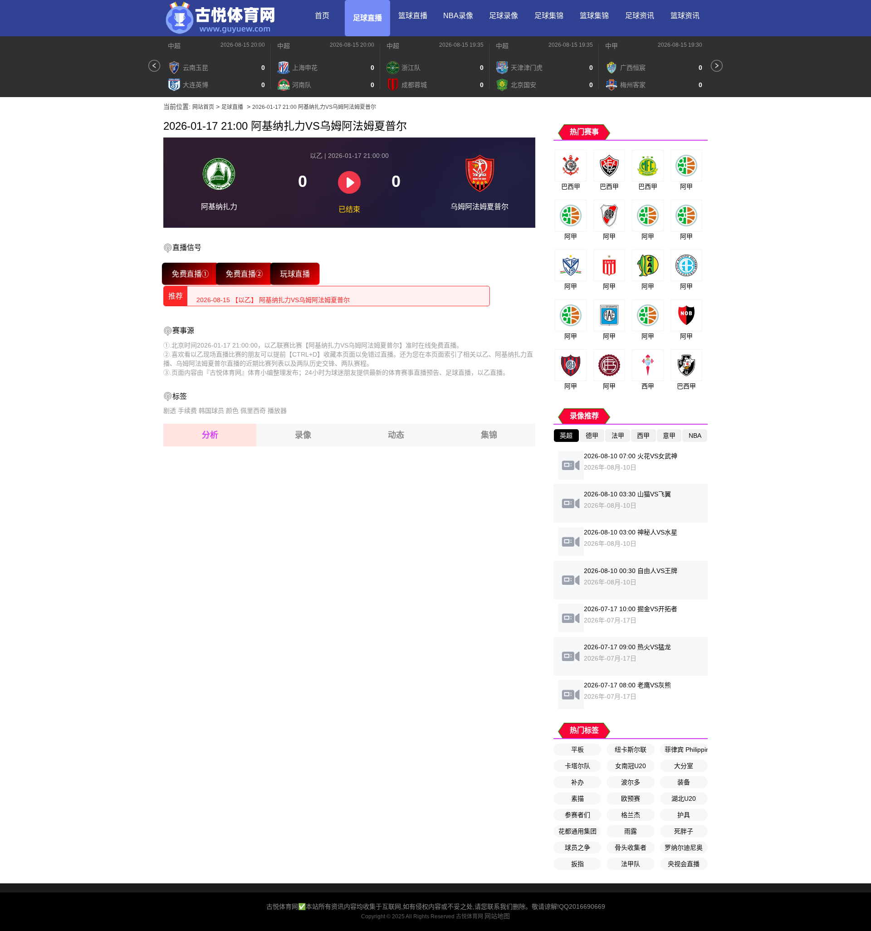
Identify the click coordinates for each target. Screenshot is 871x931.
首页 (322, 16)
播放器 (277, 410)
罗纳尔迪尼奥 (684, 847)
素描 (577, 798)
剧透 (169, 410)
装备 (683, 782)
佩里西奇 (253, 410)
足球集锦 (548, 16)
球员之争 (577, 847)
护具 (683, 814)
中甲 (611, 45)
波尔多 (630, 782)
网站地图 (497, 916)
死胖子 (683, 831)
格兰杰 (630, 814)
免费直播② (244, 274)
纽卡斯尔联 (630, 749)
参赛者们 (577, 814)
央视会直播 (684, 863)
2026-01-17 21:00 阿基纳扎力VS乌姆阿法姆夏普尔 (314, 107)
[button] (154, 66)
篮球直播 (412, 16)
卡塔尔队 (577, 765)
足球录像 (503, 16)
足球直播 (367, 18)
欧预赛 (630, 798)
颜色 (232, 410)
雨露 (630, 831)
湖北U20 (683, 798)
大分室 (683, 765)
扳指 (577, 863)
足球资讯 (639, 16)
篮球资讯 (685, 16)
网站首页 (203, 107)
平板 (577, 749)
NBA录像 (458, 16)
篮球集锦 (594, 16)
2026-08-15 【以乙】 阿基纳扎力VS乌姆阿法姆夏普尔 (273, 295)
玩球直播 (294, 274)
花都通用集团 (577, 831)
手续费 (187, 410)
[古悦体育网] (220, 18)
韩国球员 (211, 410)
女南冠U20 (630, 765)
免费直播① (190, 274)
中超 (174, 45)
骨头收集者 (630, 847)
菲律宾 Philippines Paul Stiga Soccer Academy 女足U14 (686, 749)
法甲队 (630, 863)
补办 (577, 782)
